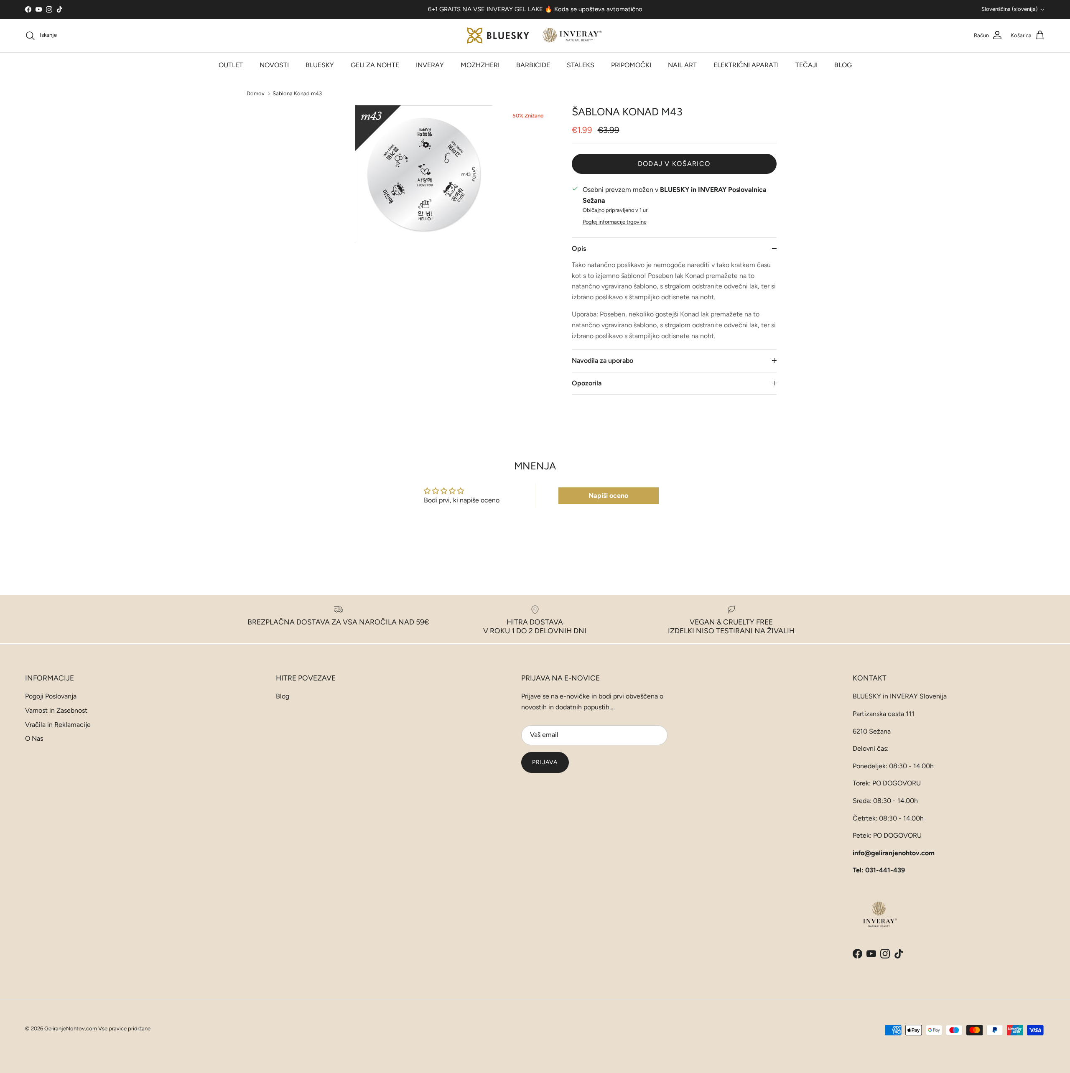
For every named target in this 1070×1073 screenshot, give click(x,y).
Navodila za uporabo (602, 360)
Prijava (545, 762)
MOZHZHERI (480, 65)
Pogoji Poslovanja (50, 696)
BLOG (843, 65)
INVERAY (430, 65)
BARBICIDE (533, 65)
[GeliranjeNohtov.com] (535, 35)
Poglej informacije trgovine (615, 222)
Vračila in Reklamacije (58, 725)
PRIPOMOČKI (631, 65)
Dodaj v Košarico (674, 164)
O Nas (34, 738)
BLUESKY (320, 65)
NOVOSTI (274, 65)
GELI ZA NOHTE (375, 65)
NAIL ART (682, 65)
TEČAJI (806, 65)
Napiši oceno (608, 496)
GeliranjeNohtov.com (70, 1028)
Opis (579, 248)
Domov (256, 93)
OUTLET (231, 65)
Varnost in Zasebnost (56, 710)
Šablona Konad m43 (297, 93)
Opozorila (586, 383)
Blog (282, 696)
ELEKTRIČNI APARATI (746, 65)
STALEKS (580, 65)
